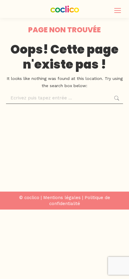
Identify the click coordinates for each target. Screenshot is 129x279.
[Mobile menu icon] (117, 10)
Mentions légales (62, 197)
